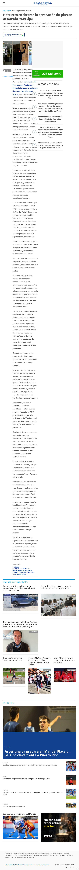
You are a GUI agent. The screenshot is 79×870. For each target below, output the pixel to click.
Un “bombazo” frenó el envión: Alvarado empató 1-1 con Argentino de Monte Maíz (32, 793)
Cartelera (19, 865)
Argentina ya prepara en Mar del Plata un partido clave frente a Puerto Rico (38, 753)
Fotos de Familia (10, 865)
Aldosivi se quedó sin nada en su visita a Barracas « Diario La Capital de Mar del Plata (48, 145)
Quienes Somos (28, 865)
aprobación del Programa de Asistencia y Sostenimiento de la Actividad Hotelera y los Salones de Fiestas (25, 88)
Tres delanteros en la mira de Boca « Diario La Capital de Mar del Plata (48, 119)
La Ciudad (7, 10)
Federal (5, 790)
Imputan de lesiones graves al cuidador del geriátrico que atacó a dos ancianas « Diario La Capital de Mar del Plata (48, 107)
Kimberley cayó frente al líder (14, 806)
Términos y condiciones (42, 865)
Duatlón (47, 670)
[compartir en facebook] (4, 70)
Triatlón (21, 670)
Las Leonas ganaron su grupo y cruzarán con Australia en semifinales (30, 765)
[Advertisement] (47, 54)
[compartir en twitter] (5, 70)
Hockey (34, 818)
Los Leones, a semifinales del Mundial (19, 814)
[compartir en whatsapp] (7, 70)
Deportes (71, 670)
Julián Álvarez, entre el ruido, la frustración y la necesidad (64, 660)
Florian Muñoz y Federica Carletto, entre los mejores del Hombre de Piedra (39, 661)
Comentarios (6, 76)
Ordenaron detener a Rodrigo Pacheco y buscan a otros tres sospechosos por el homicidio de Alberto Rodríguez (20, 624)
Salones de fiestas (20, 574)
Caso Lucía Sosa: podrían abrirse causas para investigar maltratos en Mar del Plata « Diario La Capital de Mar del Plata (48, 132)
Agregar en (14, 35)
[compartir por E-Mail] (9, 70)
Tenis (4, 776)
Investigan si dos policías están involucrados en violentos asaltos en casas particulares (19, 588)
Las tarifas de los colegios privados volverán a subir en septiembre (56, 587)
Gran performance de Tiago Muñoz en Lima (12, 659)
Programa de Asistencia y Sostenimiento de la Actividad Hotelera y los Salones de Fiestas (23, 570)
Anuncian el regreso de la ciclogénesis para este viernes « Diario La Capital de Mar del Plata (48, 94)
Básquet (7, 747)
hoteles (16, 567)
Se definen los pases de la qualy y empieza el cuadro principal (26, 779)
